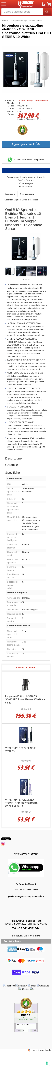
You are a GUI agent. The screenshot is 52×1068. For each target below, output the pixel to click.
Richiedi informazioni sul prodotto (29, 159)
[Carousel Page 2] (26, 279)
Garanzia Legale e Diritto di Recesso (21, 200)
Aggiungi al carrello (24, 144)
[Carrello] (49, 4)
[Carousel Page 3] (28, 279)
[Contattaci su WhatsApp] (43, 985)
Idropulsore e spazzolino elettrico (32, 100)
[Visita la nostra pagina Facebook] (9, 985)
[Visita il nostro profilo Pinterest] (24, 988)
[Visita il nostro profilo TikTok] (32, 985)
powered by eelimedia (41, 1050)
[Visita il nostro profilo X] (32, 988)
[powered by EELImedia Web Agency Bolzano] (29, 1050)
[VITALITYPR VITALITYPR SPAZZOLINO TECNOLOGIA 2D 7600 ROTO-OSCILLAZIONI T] (26, 786)
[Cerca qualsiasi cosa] (47, 11)
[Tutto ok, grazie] (26, 1014)
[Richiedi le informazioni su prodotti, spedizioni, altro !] (26, 867)
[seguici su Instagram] (2, 843)
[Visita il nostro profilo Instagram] (21, 985)
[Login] (43, 4)
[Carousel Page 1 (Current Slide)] (23, 279)
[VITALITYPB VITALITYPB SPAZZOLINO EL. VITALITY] (26, 735)
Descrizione (9, 194)
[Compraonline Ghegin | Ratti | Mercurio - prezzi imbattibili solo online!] (26, 4)
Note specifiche (27, 194)
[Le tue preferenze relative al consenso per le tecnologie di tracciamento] (47, 1063)
